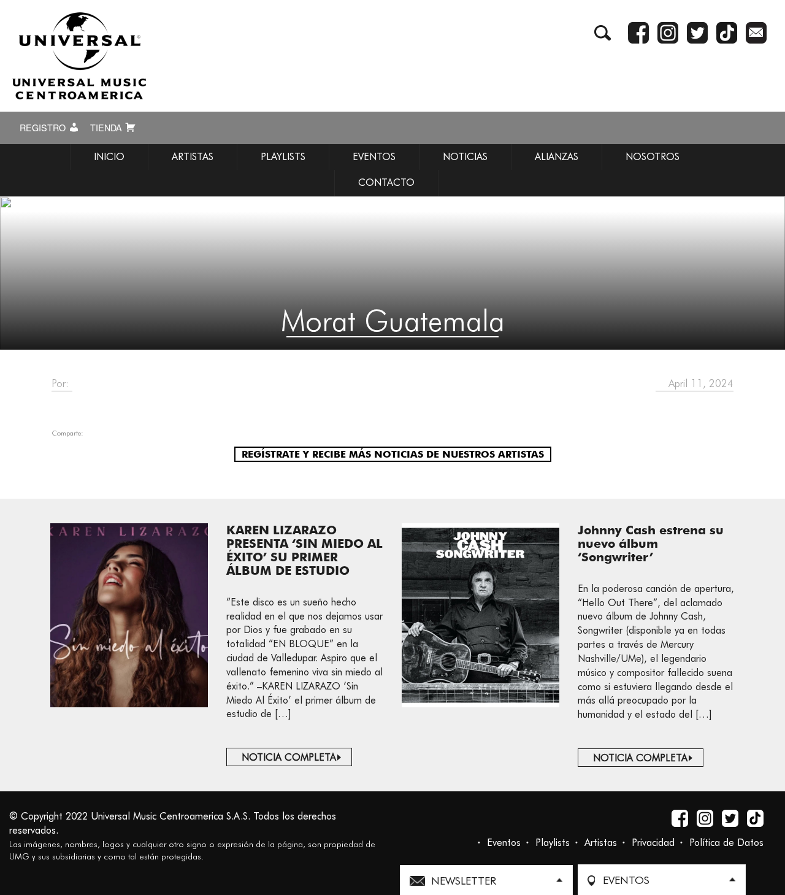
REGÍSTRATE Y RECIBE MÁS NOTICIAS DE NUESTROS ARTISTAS (393, 454)
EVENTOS (374, 157)
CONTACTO (386, 182)
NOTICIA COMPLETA (289, 757)
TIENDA (107, 127)
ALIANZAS (556, 157)
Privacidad (653, 842)
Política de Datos (726, 842)
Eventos (504, 842)
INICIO (109, 157)
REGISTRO (44, 127)
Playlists (552, 842)
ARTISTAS (192, 157)
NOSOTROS (653, 157)
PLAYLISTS (283, 157)
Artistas (600, 842)
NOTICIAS (465, 157)
